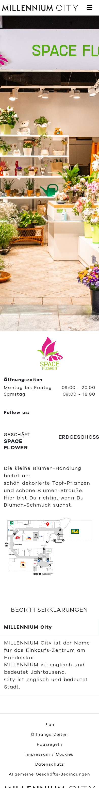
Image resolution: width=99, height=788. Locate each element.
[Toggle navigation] (89, 8)
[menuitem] (49, 725)
